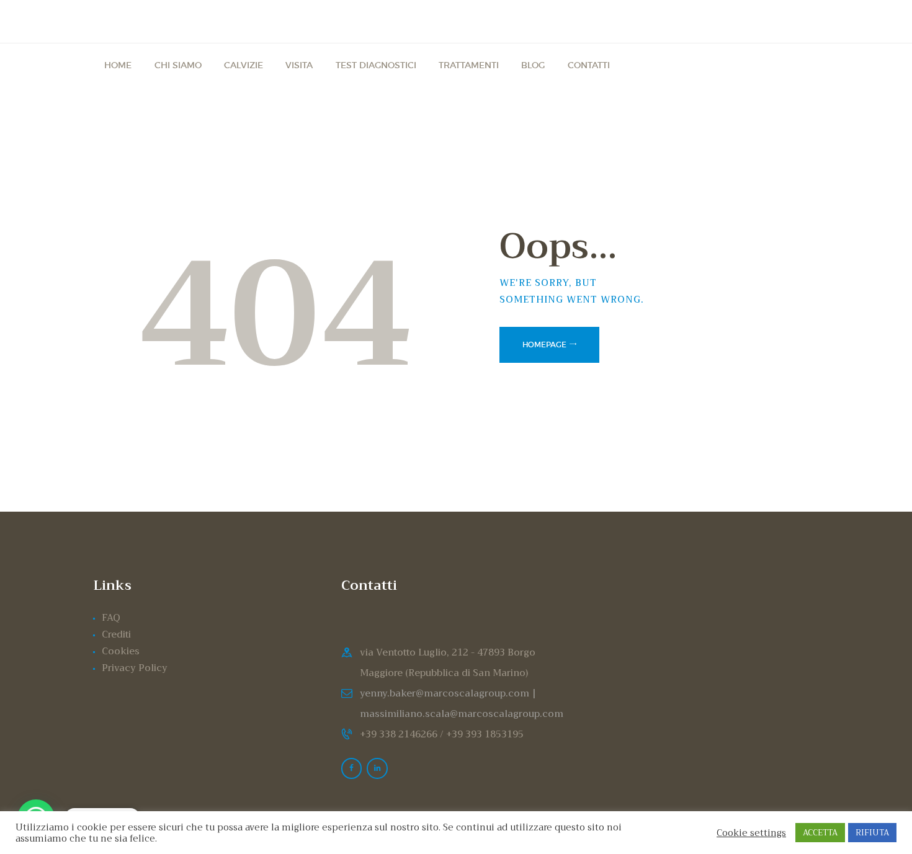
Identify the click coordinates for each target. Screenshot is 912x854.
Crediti (116, 634)
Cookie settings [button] (751, 832)
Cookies (121, 651)
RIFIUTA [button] (872, 832)
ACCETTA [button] (820, 832)
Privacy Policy (135, 668)
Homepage (544, 344)
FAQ (111, 618)
